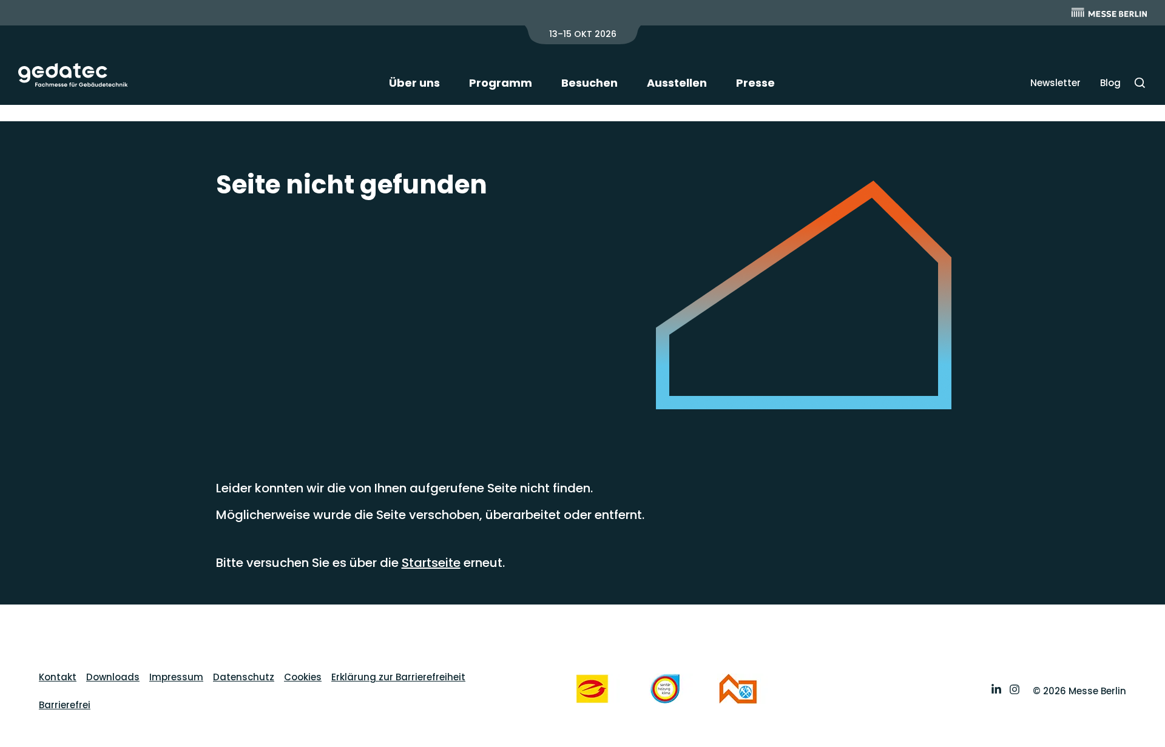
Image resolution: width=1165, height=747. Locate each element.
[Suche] (1140, 83)
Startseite (431, 562)
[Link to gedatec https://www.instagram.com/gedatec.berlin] (1014, 690)
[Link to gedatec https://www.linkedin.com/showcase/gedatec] (996, 690)
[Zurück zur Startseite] (73, 75)
